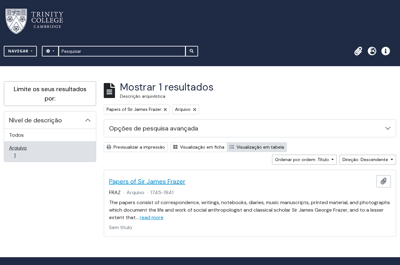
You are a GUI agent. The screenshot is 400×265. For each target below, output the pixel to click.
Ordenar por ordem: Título (302, 159)
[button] (358, 51)
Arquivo (23, 151)
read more (151, 217)
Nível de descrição (35, 120)
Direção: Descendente (365, 159)
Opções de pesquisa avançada (153, 128)
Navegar (19, 51)
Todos (16, 135)
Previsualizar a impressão (138, 147)
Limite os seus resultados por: (50, 93)
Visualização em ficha (201, 147)
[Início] (38, 21)
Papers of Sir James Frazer (147, 181)
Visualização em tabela (259, 147)
